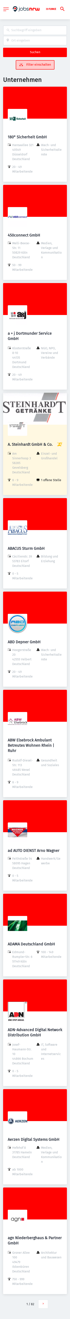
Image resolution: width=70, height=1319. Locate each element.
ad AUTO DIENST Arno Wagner (34, 850)
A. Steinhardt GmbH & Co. (30, 444)
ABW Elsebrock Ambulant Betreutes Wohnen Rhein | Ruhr (31, 745)
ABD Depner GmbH (24, 642)
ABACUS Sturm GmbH (26, 548)
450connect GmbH (24, 235)
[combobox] (35, 30)
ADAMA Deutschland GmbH (31, 944)
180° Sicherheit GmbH (27, 137)
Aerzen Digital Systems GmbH (34, 1139)
